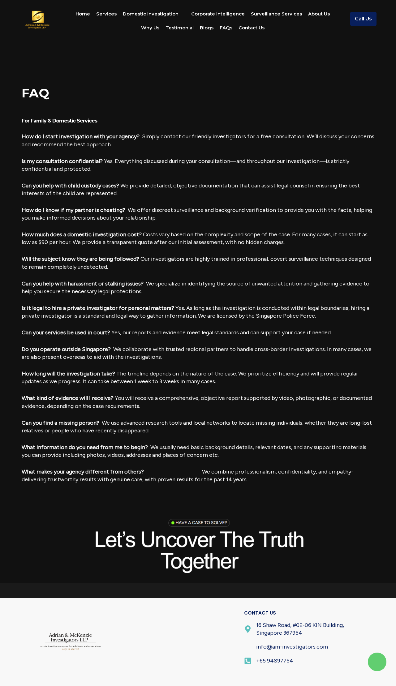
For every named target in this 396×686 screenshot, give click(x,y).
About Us (319, 14)
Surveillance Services (276, 14)
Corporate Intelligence (218, 14)
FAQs (226, 28)
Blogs (206, 28)
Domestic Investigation (151, 14)
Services (106, 14)
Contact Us (252, 28)
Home (82, 14)
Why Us (150, 28)
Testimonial (180, 28)
